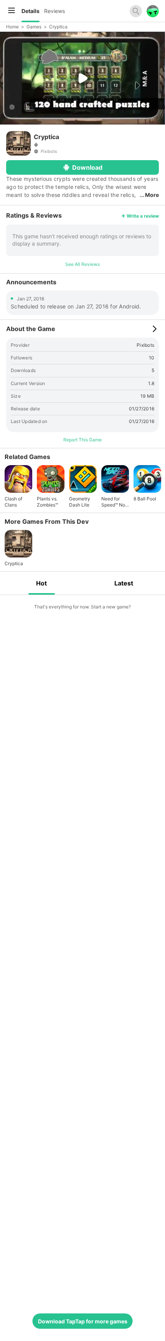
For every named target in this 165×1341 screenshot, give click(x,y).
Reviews (54, 11)
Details (30, 11)
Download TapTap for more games (82, 1321)
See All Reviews (82, 264)
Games (33, 27)
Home (12, 27)
